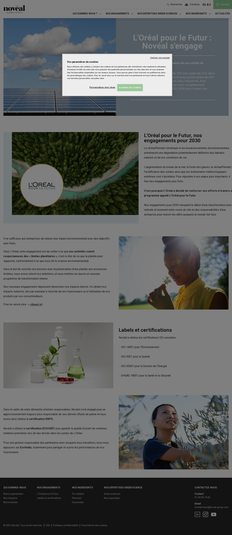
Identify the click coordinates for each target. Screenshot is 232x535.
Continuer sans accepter (160, 58)
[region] (117, 75)
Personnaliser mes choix (102, 87)
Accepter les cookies (130, 87)
